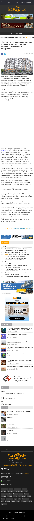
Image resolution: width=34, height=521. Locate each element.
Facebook (16, 228)
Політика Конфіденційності (20, 512)
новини (11, 488)
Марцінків (7, 501)
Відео (22, 516)
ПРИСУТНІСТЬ (10, 417)
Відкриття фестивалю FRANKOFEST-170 (14, 393)
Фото (16, 516)
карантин (25, 488)
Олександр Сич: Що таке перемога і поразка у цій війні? (19, 411)
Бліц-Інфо (3, 491)
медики (29, 496)
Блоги (27, 516)
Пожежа (15, 493)
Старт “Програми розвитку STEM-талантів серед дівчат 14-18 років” (20, 348)
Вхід (10, 512)
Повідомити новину (26, 2)
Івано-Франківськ (19, 491)
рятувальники (22, 496)
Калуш (2, 498)
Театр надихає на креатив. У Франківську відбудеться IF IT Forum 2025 (19, 361)
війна (18, 501)
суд (15, 498)
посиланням (26, 473)
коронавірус (4, 488)
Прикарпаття (17, 488)
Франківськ (10, 491)
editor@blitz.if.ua (18, 462)
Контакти (16, 2)
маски (30, 501)
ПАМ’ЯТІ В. (9, 437)
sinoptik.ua (8, 404)
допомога (3, 496)
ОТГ (19, 498)
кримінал (9, 493)
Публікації (5, 518)
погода (15, 496)
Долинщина (24, 501)
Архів (9, 2)
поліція (20, 493)
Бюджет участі (25, 498)
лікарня (3, 493)
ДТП (26, 491)
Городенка (3, 504)
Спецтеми (13, 518)
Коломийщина (9, 498)
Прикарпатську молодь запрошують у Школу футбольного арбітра (19, 354)
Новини (3, 516)
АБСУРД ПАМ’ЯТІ (10, 430)
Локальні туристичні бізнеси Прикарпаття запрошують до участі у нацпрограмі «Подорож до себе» (19, 341)
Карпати (10, 496)
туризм (13, 501)
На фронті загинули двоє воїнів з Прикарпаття (16, 252)
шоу (2, 501)
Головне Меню (17, 33)
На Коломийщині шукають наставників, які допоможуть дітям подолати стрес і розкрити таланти (20, 367)
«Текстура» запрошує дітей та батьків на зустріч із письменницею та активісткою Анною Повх (17, 335)
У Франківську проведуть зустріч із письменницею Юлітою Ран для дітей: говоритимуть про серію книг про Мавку (19, 329)
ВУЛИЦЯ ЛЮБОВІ (10, 424)
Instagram (30, 228)
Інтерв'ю (10, 516)
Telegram (22, 228)
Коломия (26, 493)
